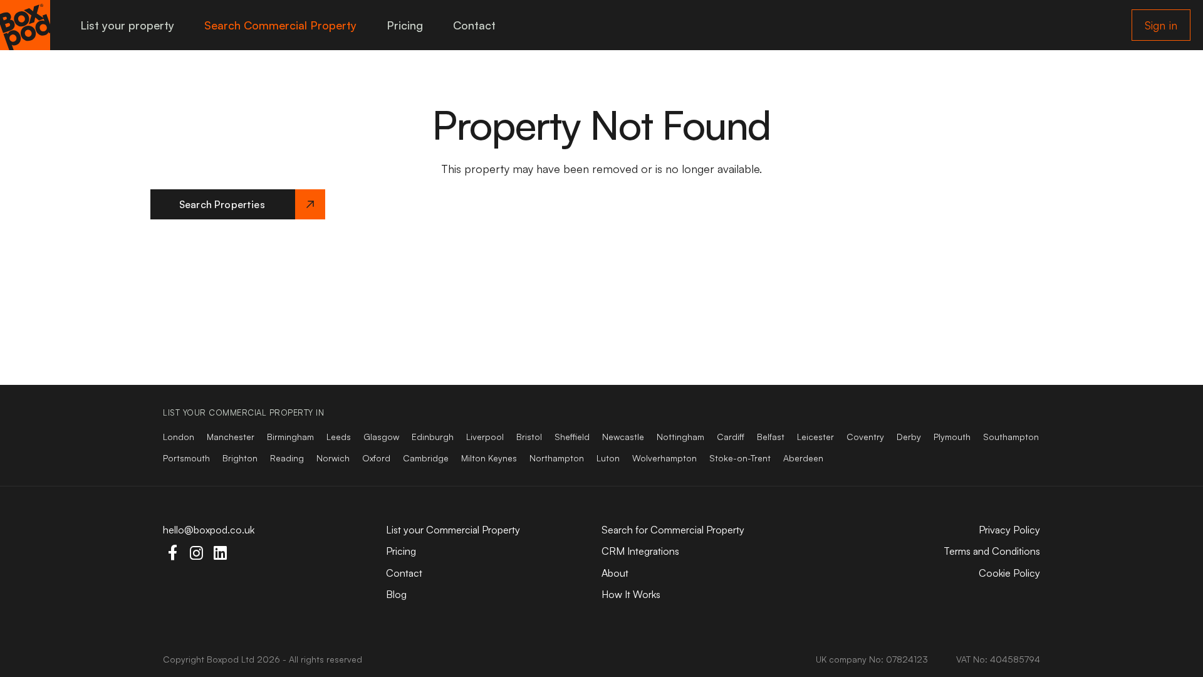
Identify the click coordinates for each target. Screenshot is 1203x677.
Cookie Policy (1009, 573)
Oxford (376, 458)
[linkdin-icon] (220, 552)
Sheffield (572, 436)
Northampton (556, 458)
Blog (396, 594)
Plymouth (952, 436)
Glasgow (381, 436)
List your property (127, 25)
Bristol (529, 436)
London (178, 436)
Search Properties (222, 204)
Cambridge (426, 458)
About (615, 573)
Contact (474, 25)
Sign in (1161, 25)
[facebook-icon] (172, 552)
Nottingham (680, 436)
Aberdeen (803, 458)
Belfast (770, 436)
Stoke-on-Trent (740, 458)
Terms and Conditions (992, 551)
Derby (909, 436)
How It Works (631, 594)
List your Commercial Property (453, 529)
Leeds (338, 436)
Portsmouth (186, 458)
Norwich (333, 458)
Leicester (815, 436)
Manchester (230, 436)
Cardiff (730, 436)
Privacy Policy (1009, 529)
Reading (287, 458)
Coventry (865, 436)
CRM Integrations (640, 551)
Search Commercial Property (280, 25)
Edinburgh (433, 436)
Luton (608, 458)
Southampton (1011, 436)
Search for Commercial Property (673, 529)
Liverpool (485, 436)
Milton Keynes (489, 458)
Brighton (240, 458)
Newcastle (623, 436)
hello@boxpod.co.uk (208, 529)
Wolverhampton (664, 458)
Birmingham (290, 436)
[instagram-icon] (196, 552)
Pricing (405, 25)
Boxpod (223, 659)
